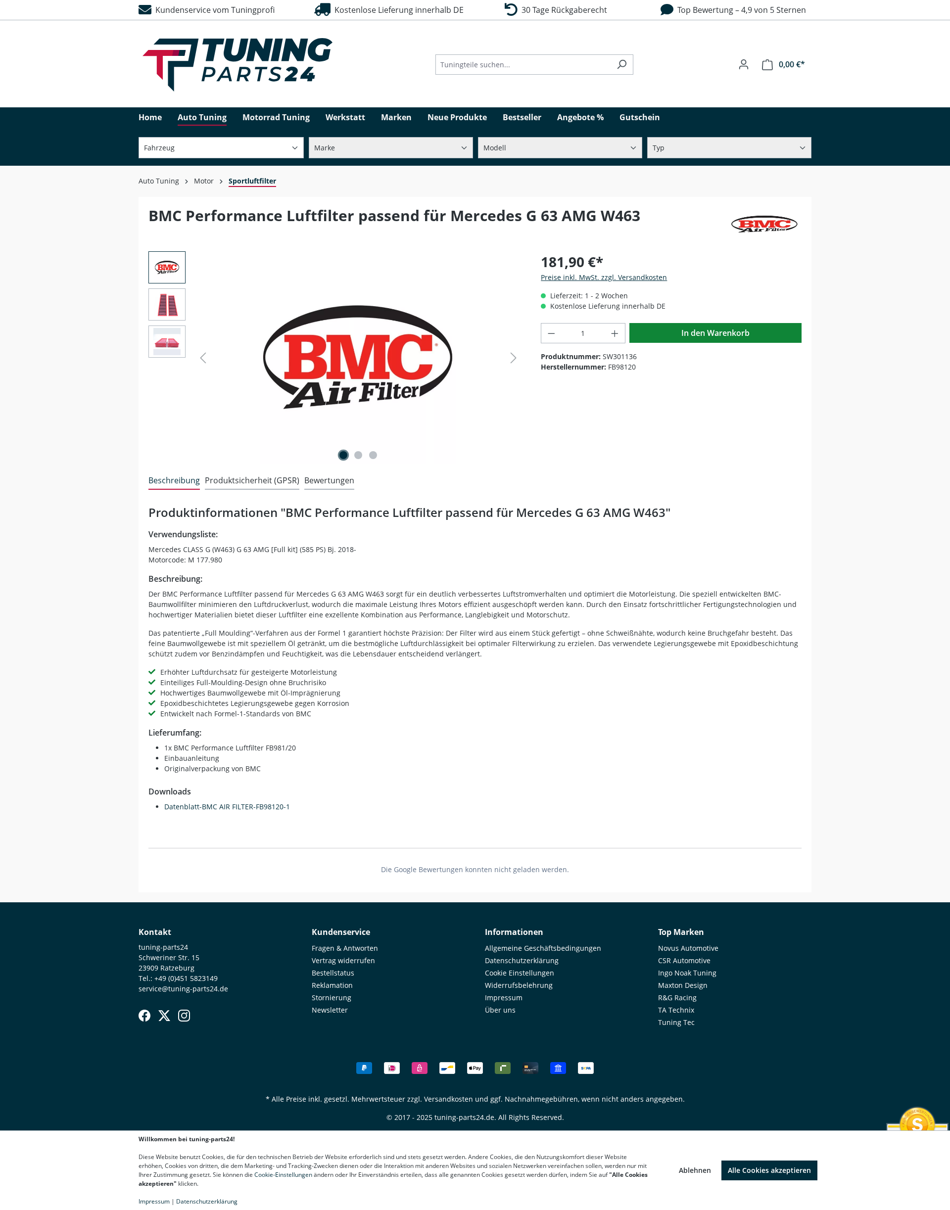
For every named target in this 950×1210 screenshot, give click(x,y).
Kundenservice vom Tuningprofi (213, 9)
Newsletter (330, 1010)
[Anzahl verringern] (551, 333)
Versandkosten (448, 1099)
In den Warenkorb (715, 332)
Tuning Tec (676, 1022)
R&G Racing (677, 997)
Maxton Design (683, 985)
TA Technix (676, 1010)
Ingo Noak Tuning (687, 972)
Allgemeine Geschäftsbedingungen (543, 948)
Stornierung (331, 997)
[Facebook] (144, 1016)
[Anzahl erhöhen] (615, 333)
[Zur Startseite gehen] (237, 64)
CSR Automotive (684, 960)
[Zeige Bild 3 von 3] (373, 455)
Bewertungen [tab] (329, 480)
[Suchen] (621, 64)
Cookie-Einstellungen (283, 1174)
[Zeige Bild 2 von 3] (358, 455)
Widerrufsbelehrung (519, 985)
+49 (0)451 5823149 (186, 978)
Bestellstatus (333, 972)
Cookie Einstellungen (519, 972)
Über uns (500, 1010)
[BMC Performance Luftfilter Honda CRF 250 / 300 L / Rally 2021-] (358, 357)
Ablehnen (695, 1170)
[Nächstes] (513, 358)
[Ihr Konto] (744, 64)
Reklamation (332, 985)
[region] (335, 357)
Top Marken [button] (681, 932)
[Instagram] (184, 1016)
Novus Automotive (688, 948)
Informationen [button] (514, 932)
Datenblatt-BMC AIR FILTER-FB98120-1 (227, 806)
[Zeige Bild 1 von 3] (343, 455)
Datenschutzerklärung (522, 960)
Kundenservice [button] (341, 932)
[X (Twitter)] (164, 1016)
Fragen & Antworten (345, 948)
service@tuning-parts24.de (183, 988)
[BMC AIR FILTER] (764, 224)
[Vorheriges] (202, 358)
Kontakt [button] (155, 932)
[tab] (174, 481)
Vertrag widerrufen (343, 960)
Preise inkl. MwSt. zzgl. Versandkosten (604, 277)
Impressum (503, 997)
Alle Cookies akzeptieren (769, 1170)
